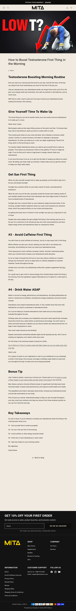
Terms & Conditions (11, 595)
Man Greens (31, 546)
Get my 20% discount (58, 526)
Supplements (32, 549)
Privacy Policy (9, 578)
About (7, 572)
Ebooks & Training (33, 556)
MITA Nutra (48, 608)
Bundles (30, 553)
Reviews (53, 549)
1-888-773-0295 (40, 572)
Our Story (53, 546)
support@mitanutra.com (40, 574)
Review (7, 585)
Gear (29, 559)
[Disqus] (38, 485)
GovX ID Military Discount (13, 575)
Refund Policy (9, 582)
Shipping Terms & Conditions (14, 592)
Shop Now (48, 2)
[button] (4, 8)
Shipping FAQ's (9, 589)
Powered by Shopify (31, 608)
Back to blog (39, 458)
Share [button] (12, 70)
